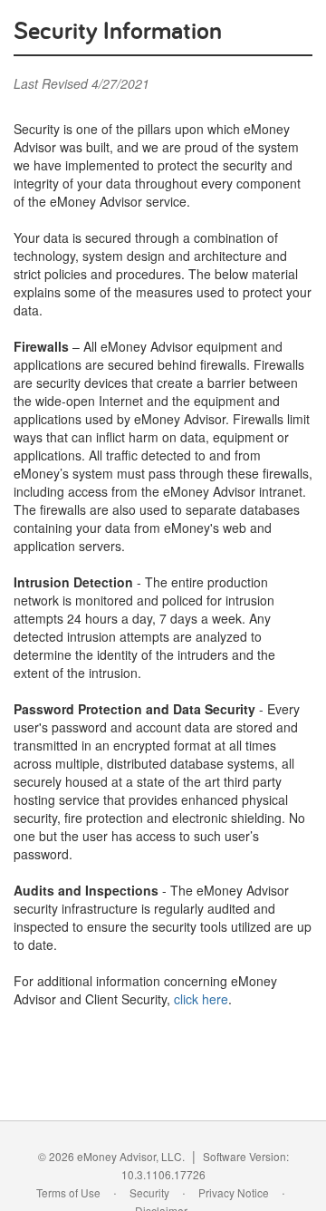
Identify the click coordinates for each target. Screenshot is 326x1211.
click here (201, 999)
